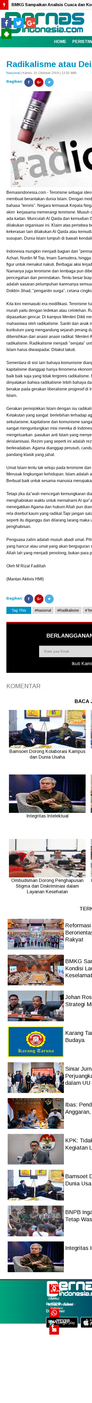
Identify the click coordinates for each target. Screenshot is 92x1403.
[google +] (31, 23)
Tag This (19, 610)
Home (60, 41)
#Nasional (43, 610)
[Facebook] (28, 82)
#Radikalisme (68, 610)
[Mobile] (6, 34)
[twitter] (19, 23)
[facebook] (6, 23)
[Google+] (38, 82)
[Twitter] (49, 82)
